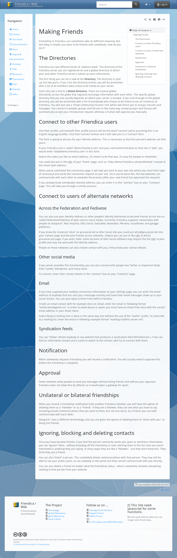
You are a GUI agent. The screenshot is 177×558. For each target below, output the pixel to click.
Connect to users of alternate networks (149, 52)
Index (15, 94)
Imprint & (16, 54)
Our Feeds (17, 39)
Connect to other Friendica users (148, 45)
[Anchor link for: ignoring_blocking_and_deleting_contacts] (136, 432)
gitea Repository (56, 516)
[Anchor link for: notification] (69, 350)
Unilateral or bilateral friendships (145, 68)
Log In (167, 489)
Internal (16, 89)
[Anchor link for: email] (51, 283)
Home (15, 29)
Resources (17, 74)
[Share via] (145, 19)
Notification (140, 57)
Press (15, 49)
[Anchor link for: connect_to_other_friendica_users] (120, 121)
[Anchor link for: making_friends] (86, 31)
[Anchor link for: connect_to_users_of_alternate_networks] (135, 195)
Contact (16, 34)
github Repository (57, 513)
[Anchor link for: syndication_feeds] (75, 328)
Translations (18, 79)
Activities (16, 64)
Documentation (19, 44)
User (14, 84)
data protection (16, 59)
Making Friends (141, 34)
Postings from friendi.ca (101, 510)
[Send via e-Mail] (154, 19)
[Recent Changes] (149, 19)
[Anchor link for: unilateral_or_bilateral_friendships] (121, 394)
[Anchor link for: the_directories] (78, 57)
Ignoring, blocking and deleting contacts (145, 75)
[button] (147, 4)
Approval (139, 62)
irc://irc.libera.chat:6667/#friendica (106, 521)
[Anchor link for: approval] (63, 372)
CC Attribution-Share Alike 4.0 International (31, 544)
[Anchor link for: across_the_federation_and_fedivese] (108, 208)
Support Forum (97, 513)
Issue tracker (55, 519)
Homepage (54, 510)
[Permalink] (163, 19)
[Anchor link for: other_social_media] (77, 256)
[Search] (136, 4)
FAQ (14, 69)
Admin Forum (96, 516)
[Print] (159, 19)
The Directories (142, 39)
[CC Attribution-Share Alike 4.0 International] (20, 534)
